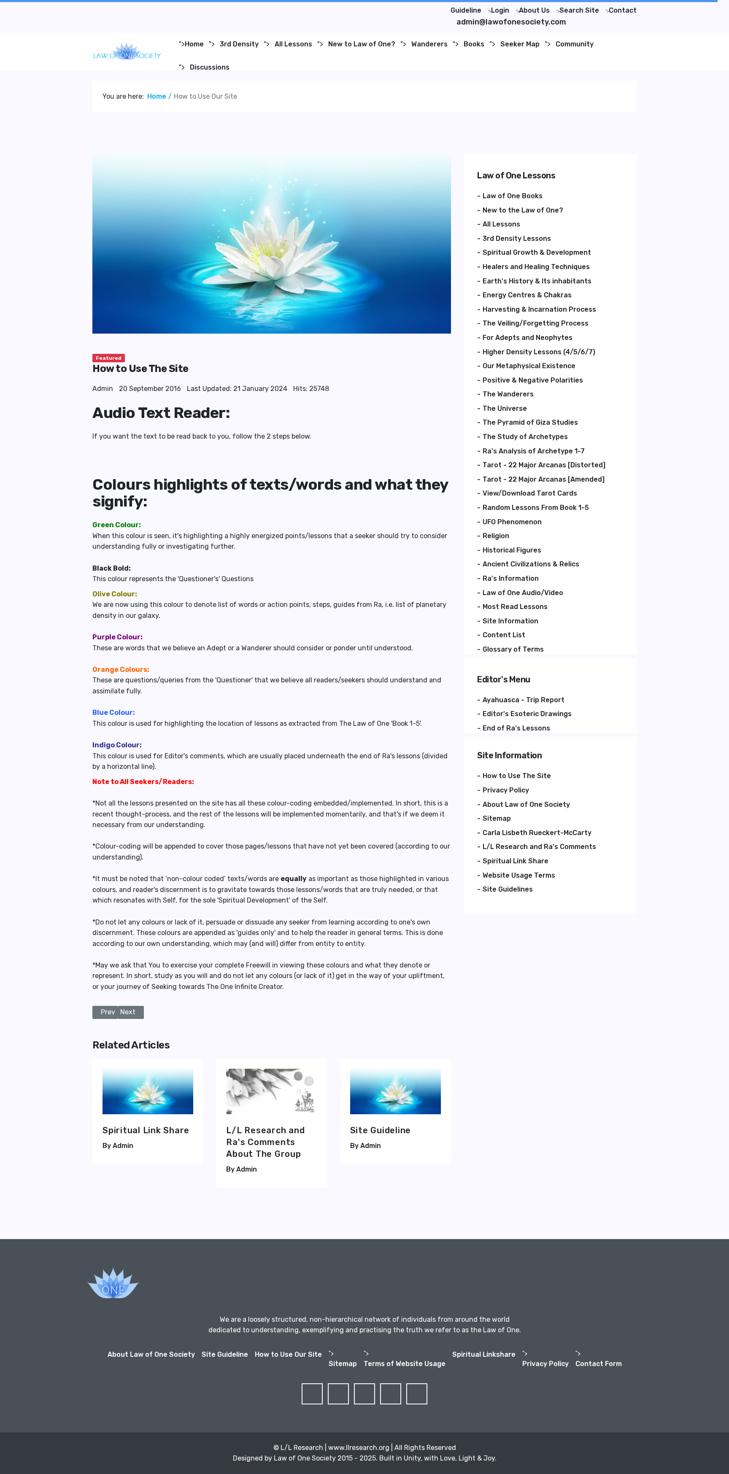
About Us (534, 10)
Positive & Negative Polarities (533, 380)
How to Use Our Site (288, 1354)
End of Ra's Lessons (516, 728)
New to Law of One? (361, 44)
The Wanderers (508, 394)
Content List (504, 635)
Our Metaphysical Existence (529, 366)
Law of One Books (513, 196)
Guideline (466, 10)
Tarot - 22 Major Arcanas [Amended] (544, 479)
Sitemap (497, 818)
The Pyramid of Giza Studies (530, 422)
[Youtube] (143, 8)
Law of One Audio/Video (523, 593)
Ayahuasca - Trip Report (523, 700)
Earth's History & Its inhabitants (537, 281)
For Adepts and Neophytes (527, 338)
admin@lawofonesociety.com (511, 22)
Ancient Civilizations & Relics (531, 564)
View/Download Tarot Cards (530, 493)
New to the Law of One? (523, 210)
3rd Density (239, 44)
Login (500, 10)
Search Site (579, 10)
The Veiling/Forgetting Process (536, 323)
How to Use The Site (517, 776)
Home (194, 44)
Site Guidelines (508, 889)
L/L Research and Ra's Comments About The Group (265, 1142)
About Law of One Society (526, 804)
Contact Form (598, 1364)
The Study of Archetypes (525, 437)
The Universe (505, 408)
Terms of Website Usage (405, 1364)
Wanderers (429, 44)
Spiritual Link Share (146, 1130)
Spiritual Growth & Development (537, 252)
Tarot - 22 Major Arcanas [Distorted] (544, 465)
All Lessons (293, 44)
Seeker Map (520, 44)
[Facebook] (103, 8)
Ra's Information (511, 578)
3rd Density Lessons (517, 238)
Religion (496, 536)
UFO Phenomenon (512, 522)
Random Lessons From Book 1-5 (536, 508)
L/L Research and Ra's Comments (539, 847)
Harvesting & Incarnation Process (539, 309)
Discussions (210, 67)
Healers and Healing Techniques (536, 267)
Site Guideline (380, 1130)
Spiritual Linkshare (484, 1354)
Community (575, 44)
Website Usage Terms (519, 875)
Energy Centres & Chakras (527, 295)
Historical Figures (512, 550)
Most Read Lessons (515, 607)
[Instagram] (157, 8)
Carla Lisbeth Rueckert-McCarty (537, 833)
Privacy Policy (506, 790)
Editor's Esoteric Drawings (527, 714)
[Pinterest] (130, 8)
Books (474, 44)
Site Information (510, 621)
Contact (623, 10)
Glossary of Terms (513, 649)
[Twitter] (116, 8)
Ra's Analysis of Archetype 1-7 (534, 451)
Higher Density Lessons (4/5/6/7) (539, 352)
